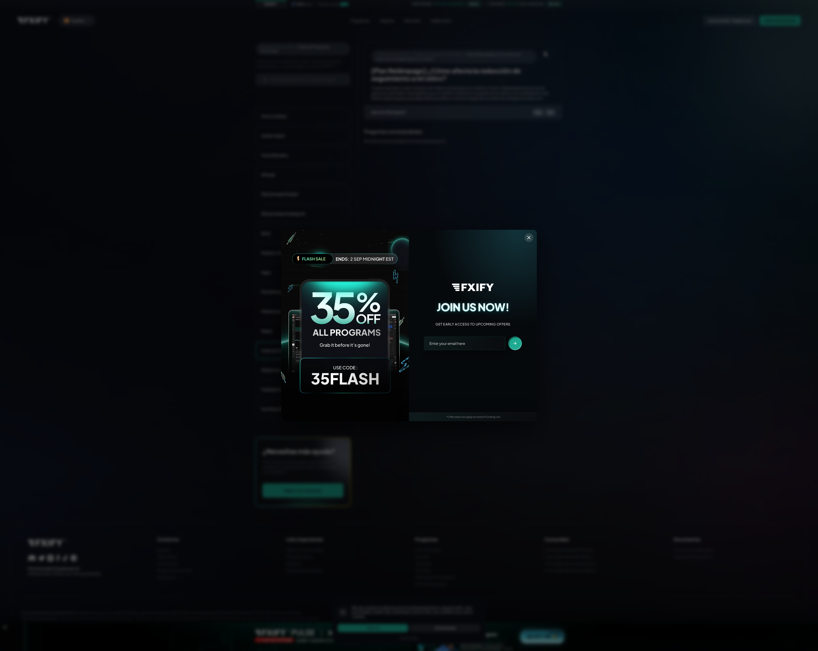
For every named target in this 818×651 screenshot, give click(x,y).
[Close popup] (528, 237)
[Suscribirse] (515, 343)
